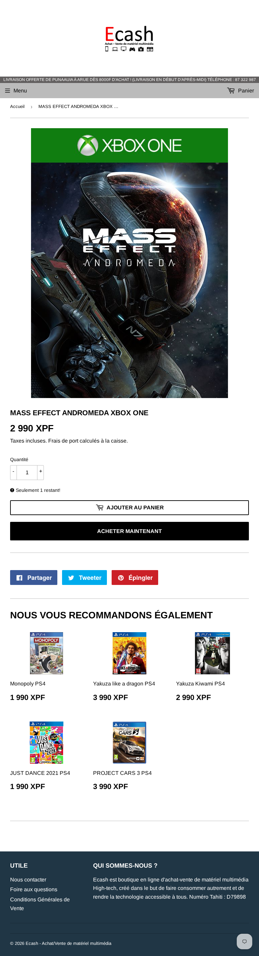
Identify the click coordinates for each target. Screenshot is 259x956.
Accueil (17, 106)
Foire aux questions (33, 889)
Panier (245, 90)
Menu (20, 90)
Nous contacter (28, 879)
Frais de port (63, 441)
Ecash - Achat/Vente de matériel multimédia (68, 943)
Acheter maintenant (129, 531)
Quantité (19, 459)
